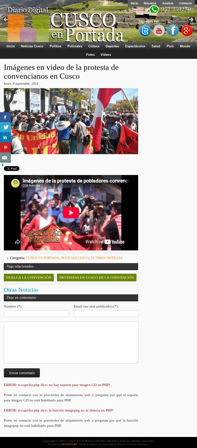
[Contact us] (5, 157)
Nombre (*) (12, 306)
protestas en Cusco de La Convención (96, 277)
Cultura (93, 46)
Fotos (90, 54)
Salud (156, 46)
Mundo (185, 46)
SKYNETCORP (69, 444)
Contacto (185, 3)
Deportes (112, 46)
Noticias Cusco (32, 46)
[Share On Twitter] (5, 127)
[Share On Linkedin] (5, 137)
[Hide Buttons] (2, 166)
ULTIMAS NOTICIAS (107, 258)
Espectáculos (135, 46)
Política (55, 46)
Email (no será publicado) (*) (96, 306)
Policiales (75, 46)
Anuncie (167, 3)
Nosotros (150, 3)
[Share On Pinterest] (5, 147)
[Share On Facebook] (5, 117)
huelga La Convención (28, 277)
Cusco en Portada (42, 258)
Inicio (134, 3)
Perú (170, 46)
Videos (106, 54)
